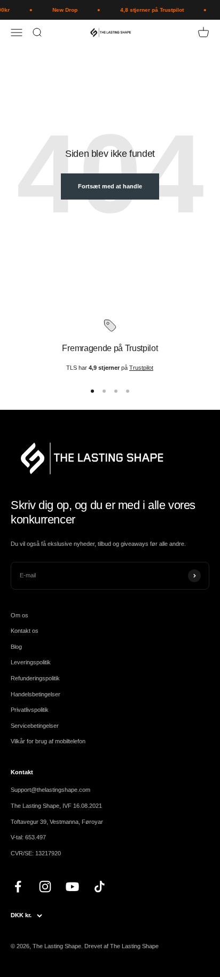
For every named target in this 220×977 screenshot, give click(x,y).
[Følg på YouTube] (72, 886)
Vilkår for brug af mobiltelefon (48, 741)
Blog (16, 647)
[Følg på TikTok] (99, 886)
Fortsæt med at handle (110, 186)
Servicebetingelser (35, 725)
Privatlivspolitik (30, 709)
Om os (19, 615)
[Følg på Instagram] (45, 886)
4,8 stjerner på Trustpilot (150, 10)
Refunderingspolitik (35, 678)
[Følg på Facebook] (18, 886)
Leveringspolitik (31, 662)
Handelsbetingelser (35, 694)
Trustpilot (141, 367)
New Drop (62, 10)
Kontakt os (24, 630)
